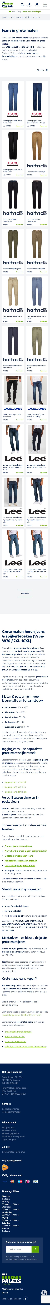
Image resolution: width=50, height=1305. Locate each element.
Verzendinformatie (11, 1111)
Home (4, 17)
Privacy (5, 1292)
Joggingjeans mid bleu (15, 786)
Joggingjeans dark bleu (16, 791)
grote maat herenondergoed (18, 1031)
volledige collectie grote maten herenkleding (26, 1046)
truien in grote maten (15, 1036)
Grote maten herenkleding (21, 17)
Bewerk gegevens (10, 1133)
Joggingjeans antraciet (15, 782)
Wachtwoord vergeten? (13, 1136)
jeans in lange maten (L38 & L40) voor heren (21, 1015)
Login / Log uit (9, 1139)
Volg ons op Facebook (11, 1298)
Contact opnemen (10, 1108)
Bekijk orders (8, 1127)
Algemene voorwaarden (12, 1289)
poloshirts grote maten (15, 1041)
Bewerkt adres (9, 1130)
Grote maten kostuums (13, 1151)
